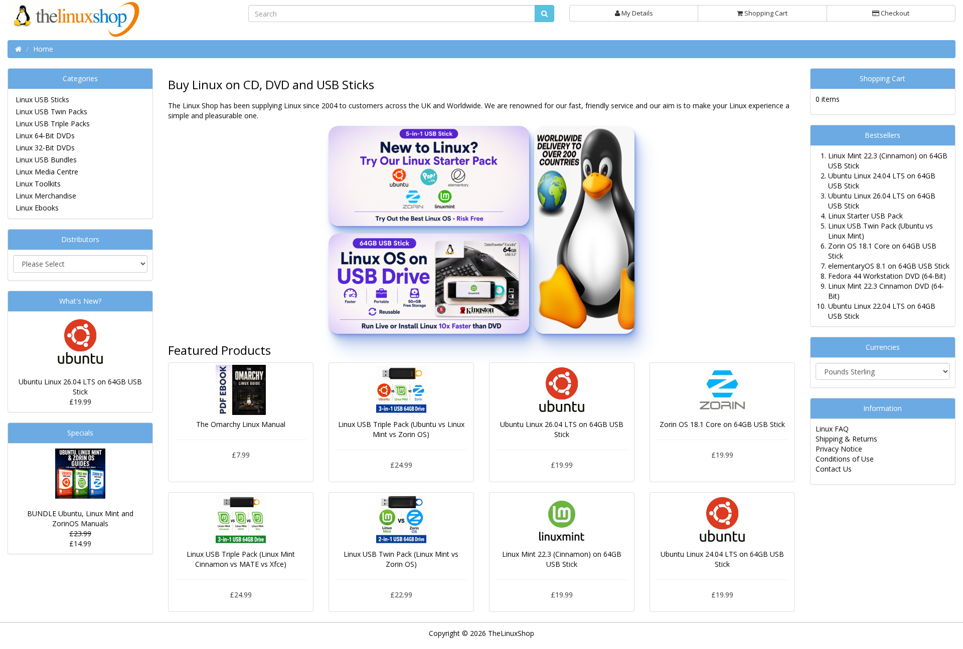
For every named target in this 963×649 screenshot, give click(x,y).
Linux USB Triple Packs (53, 123)
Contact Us (834, 469)
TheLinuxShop (511, 633)
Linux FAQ (832, 429)
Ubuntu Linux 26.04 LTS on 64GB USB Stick (80, 386)
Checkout (894, 13)
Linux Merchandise (46, 195)
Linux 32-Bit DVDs (45, 147)
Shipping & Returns (846, 439)
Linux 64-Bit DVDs (45, 135)
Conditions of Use (845, 459)
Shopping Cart (765, 13)
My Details (636, 13)
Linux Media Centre (47, 171)
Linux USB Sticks (42, 99)
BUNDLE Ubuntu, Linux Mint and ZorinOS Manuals (80, 518)
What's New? (80, 301)
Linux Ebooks (37, 207)
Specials (80, 433)
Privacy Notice (839, 449)
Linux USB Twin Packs (51, 111)
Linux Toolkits (38, 183)
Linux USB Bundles (46, 159)
